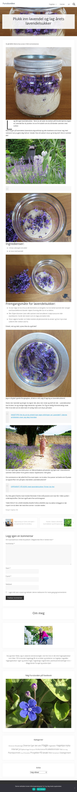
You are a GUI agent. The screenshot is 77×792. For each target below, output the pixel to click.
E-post (8, 576)
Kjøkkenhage (25, 749)
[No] (75, 788)
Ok (34, 789)
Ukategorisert (65, 752)
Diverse (26, 745)
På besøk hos (46, 752)
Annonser (12, 746)
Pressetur (27, 753)
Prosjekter (34, 752)
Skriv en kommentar (32, 44)
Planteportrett (14, 752)
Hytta (67, 745)
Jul (20, 749)
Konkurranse (40, 749)
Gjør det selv (35, 745)
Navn (8, 568)
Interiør (14, 749)
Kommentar (10, 544)
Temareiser (55, 753)
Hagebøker (52, 746)
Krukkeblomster (52, 749)
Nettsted (9, 584)
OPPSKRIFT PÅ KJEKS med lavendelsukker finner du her (33, 487)
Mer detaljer (41, 789)
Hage (45, 745)
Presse (22, 753)
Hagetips (13, 510)
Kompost (32, 749)
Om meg (65, 749)
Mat (17, 510)
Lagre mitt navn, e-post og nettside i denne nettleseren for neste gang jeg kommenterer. (37, 592)
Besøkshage (19, 746)
